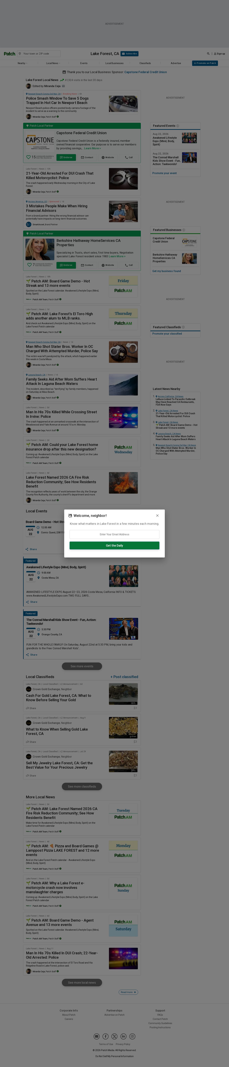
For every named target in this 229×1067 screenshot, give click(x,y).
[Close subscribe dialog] (157, 515)
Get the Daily (114, 545)
